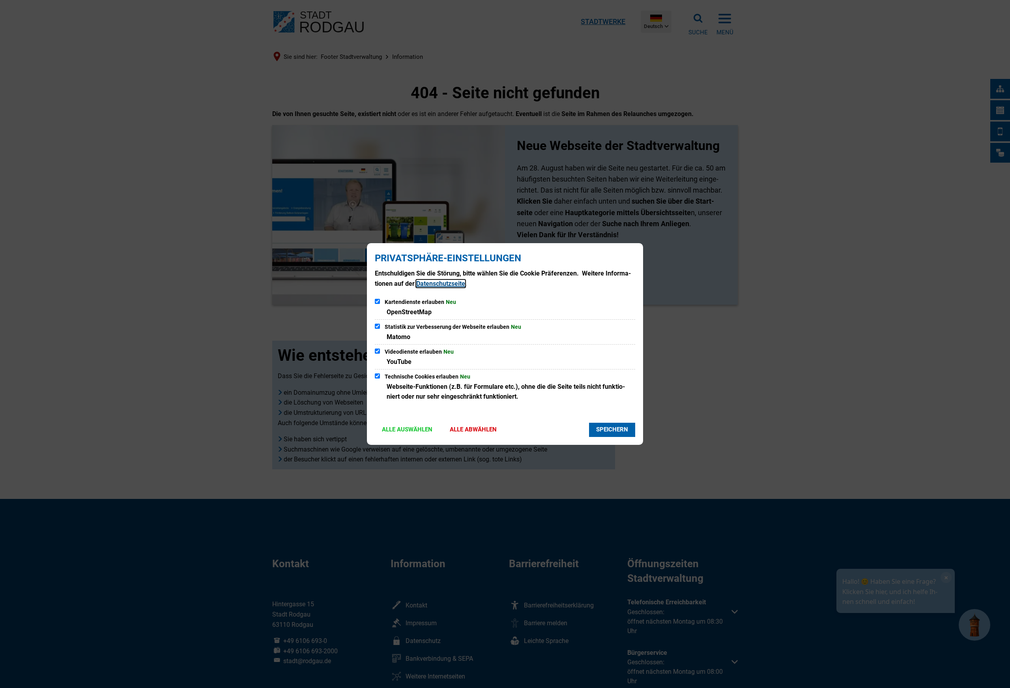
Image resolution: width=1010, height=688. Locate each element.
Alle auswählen (407, 429)
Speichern (612, 429)
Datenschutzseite (440, 283)
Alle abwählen (473, 429)
